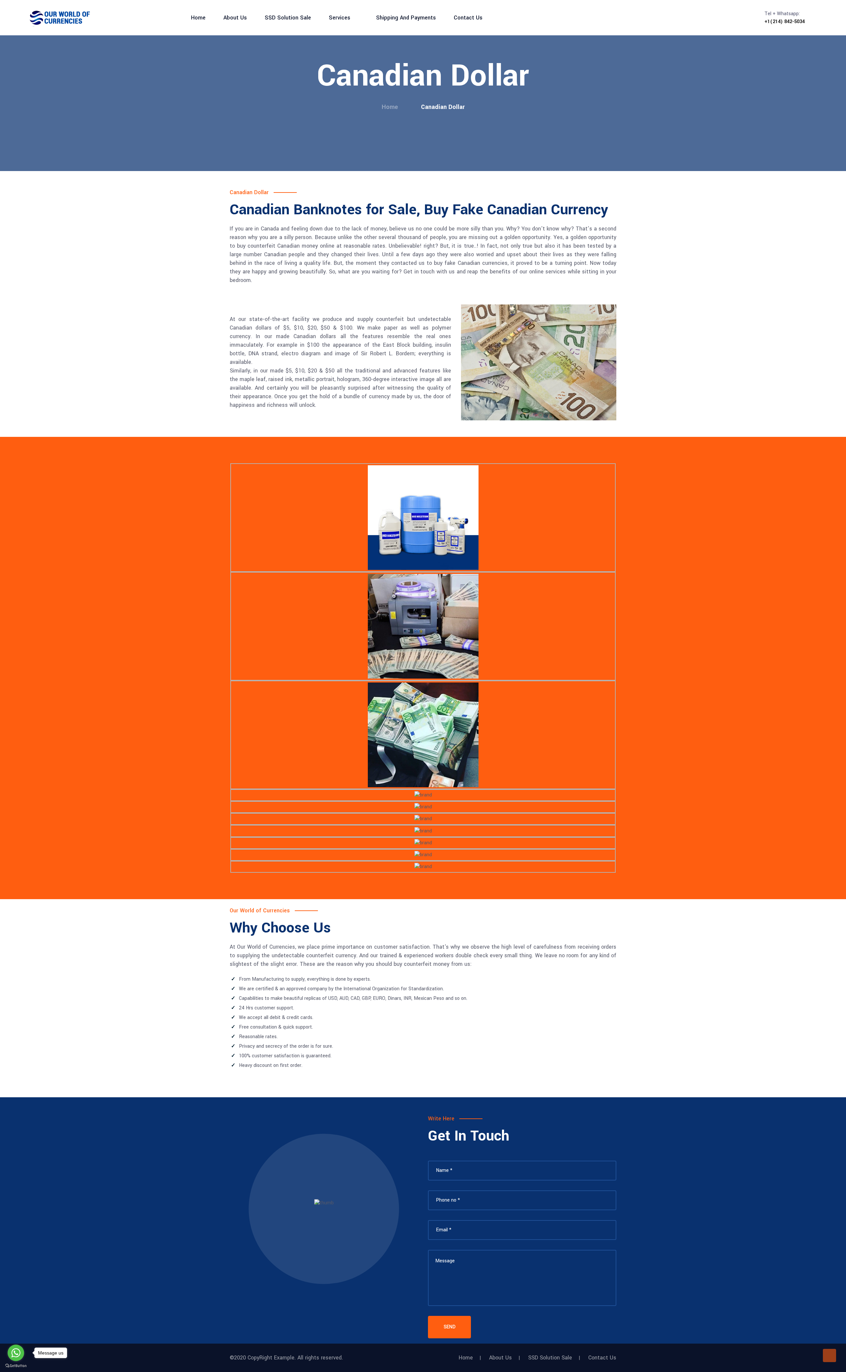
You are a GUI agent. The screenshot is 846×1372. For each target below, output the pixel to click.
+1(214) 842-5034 (784, 21)
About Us (235, 17)
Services (339, 17)
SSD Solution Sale (288, 17)
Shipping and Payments (406, 17)
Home (198, 17)
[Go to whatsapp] (16, 1353)
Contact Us (468, 17)
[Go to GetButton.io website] (15, 1365)
